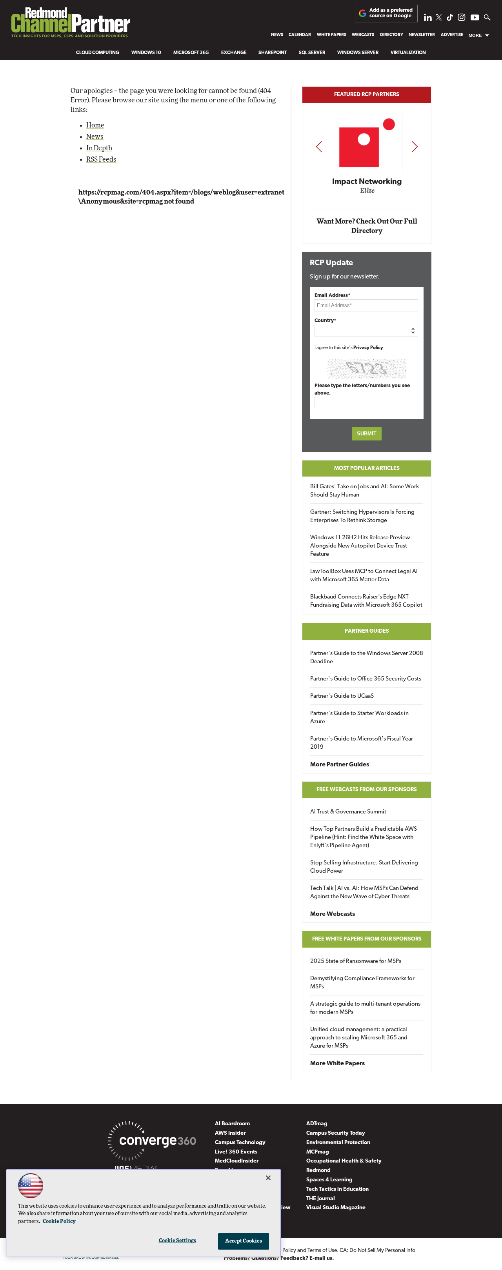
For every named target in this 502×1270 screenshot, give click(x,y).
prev (319, 146)
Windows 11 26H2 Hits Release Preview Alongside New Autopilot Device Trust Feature (360, 546)
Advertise (452, 35)
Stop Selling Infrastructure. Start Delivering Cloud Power (364, 867)
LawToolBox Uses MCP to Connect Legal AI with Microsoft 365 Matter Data (364, 576)
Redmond (318, 1171)
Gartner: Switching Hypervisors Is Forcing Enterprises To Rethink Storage (362, 516)
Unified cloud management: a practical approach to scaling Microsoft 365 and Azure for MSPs (358, 1038)
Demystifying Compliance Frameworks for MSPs (362, 983)
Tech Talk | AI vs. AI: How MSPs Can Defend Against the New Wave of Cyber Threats (364, 893)
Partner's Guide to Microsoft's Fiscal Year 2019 (361, 743)
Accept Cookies (243, 1241)
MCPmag (317, 1152)
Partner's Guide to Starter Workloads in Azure (359, 718)
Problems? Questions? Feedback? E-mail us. (279, 1258)
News (277, 35)
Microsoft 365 (191, 53)
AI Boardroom (232, 1124)
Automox (403, 193)
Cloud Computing (97, 53)
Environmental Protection (338, 1143)
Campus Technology (240, 1143)
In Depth (99, 148)
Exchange (234, 53)
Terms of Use (322, 1251)
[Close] (268, 1177)
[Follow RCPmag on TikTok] (450, 19)
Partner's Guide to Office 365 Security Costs (365, 679)
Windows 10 (146, 53)
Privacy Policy (368, 348)
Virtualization (408, 53)
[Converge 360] (152, 1142)
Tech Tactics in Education (337, 1189)
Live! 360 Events (236, 1152)
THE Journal (320, 1199)
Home (95, 125)
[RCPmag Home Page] (70, 24)
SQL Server (312, 53)
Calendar (300, 35)
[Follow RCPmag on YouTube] (475, 18)
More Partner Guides (339, 765)
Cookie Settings (177, 1240)
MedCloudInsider (236, 1161)
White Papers (331, 35)
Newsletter (422, 35)
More (475, 35)
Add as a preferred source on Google (391, 13)
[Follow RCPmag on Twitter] (439, 18)
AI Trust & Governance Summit (348, 812)
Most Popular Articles (367, 468)
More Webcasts (332, 914)
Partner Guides (367, 631)
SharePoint (272, 53)
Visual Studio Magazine (336, 1208)
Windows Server (357, 53)
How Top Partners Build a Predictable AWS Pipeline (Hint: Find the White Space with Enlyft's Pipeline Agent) (363, 837)
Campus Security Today (335, 1133)
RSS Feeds (101, 159)
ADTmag (316, 1124)
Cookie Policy (59, 1221)
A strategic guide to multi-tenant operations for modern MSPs (365, 1008)
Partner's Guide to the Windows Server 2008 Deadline (366, 658)
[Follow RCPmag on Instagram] (462, 19)
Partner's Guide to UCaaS (342, 696)
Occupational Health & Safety (344, 1161)
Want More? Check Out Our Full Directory (366, 226)
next (415, 146)
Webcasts (363, 35)
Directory (391, 35)
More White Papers (337, 1064)
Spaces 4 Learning (329, 1180)
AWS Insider (230, 1133)
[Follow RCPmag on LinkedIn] (428, 19)
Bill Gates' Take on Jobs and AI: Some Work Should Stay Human (364, 491)
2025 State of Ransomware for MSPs (355, 961)
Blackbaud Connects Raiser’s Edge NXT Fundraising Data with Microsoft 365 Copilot (366, 601)
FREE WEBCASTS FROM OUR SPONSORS (366, 790)
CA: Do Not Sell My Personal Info (377, 1251)
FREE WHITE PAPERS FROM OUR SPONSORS (367, 939)
